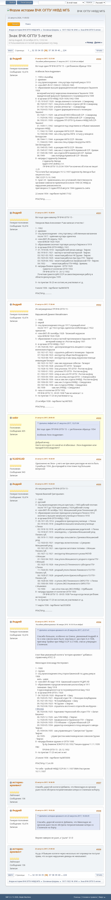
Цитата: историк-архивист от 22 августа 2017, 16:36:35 (64, 816)
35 (42, 50)
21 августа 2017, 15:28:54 (44, 213)
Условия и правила (89, 897)
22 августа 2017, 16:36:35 (44, 782)
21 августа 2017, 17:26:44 (44, 304)
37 (50, 50)
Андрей (17, 58)
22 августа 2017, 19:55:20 (44, 810)
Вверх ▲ (102, 897)
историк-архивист (16, 784)
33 (36, 50)
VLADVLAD (18, 458)
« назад (89, 42)
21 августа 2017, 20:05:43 (44, 418)
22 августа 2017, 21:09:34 (44, 849)
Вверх (10, 875)
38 (53, 50)
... (31, 50)
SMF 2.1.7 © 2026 (11, 897)
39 (56, 50)
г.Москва (39, 709)
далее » (98, 42)
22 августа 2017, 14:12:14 (44, 621)
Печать (99, 51)
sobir (15, 417)
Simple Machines (25, 897)
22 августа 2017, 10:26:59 (44, 459)
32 (33, 50)
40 (59, 50)
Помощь (77, 897)
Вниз (10, 51)
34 (39, 50)
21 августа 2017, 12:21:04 (44, 58)
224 (64, 50)
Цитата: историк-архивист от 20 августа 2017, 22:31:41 (64, 630)
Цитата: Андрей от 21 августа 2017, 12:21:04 (59, 423)
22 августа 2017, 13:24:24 (44, 484)
